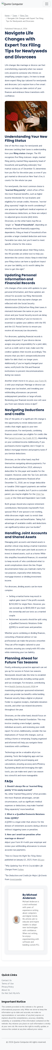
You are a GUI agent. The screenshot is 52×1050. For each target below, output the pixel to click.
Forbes (21, 869)
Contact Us (7, 980)
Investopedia (15, 879)
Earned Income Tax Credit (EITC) (22, 438)
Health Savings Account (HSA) (22, 686)
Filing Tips (24, 15)
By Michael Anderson (30, 896)
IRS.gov (41, 859)
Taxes (14, 15)
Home (7, 15)
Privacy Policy (8, 986)
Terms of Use (8, 983)
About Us (6, 990)
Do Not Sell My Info (11, 993)
